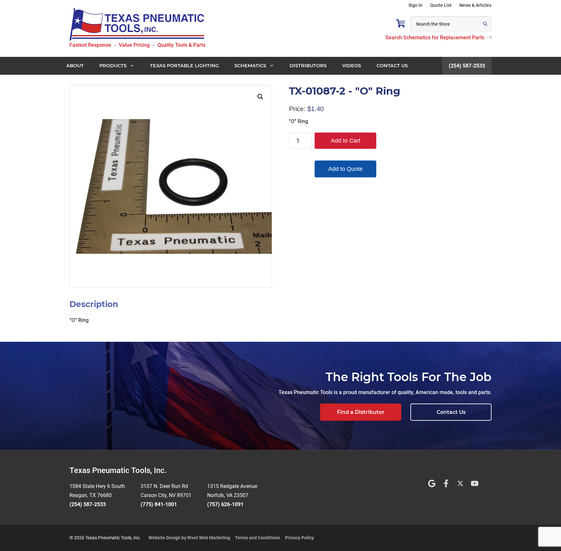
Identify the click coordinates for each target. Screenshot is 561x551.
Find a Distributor (360, 412)
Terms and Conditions (257, 537)
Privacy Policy (299, 537)
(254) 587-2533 (467, 66)
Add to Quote (345, 169)
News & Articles (475, 5)
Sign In (415, 5)
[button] (260, 97)
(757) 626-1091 (225, 504)
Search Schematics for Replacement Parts (434, 37)
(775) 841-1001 (159, 504)
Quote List (441, 5)
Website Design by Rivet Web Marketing (189, 537)
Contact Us (451, 412)
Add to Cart (345, 140)
